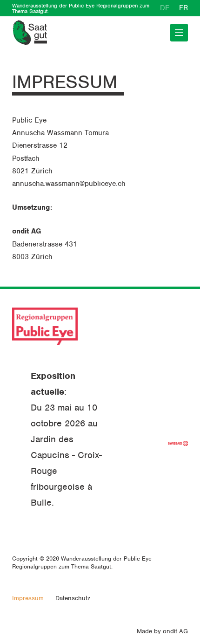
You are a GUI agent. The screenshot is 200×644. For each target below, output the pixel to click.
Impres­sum (28, 598)
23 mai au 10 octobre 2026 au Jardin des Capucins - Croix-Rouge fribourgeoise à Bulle (66, 455)
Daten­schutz (72, 598)
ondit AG (175, 631)
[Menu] (179, 32)
